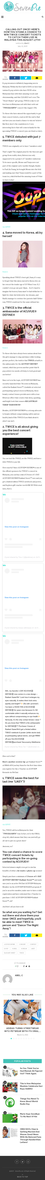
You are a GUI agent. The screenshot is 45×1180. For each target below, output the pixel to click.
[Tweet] (25, 78)
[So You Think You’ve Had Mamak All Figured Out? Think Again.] (10, 1072)
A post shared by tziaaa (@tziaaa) (18, 628)
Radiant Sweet (9, 953)
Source (5, 271)
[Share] (14, 78)
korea (14, 948)
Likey (33, 948)
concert (22, 944)
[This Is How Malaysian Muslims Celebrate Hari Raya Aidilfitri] (10, 1087)
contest (33, 944)
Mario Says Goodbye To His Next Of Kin (30, 1115)
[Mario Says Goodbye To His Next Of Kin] (10, 1118)
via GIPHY (6, 227)
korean (24, 948)
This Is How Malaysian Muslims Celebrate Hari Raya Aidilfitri (31, 1086)
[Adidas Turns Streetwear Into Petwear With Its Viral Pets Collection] (22, 1012)
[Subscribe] (37, 78)
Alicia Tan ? (22, 747)
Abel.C (26, 43)
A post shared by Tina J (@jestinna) (19, 557)
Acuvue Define (9, 944)
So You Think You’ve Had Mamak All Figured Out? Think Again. (31, 1071)
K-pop (6, 948)
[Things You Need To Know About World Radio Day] (10, 1102)
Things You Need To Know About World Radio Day (29, 1101)
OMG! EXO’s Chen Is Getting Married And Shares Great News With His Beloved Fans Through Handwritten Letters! (30, 1135)
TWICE (22, 953)
